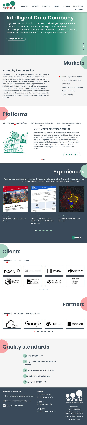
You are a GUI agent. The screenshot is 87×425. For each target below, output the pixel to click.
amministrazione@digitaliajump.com (20, 396)
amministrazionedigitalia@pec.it (18, 401)
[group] (7, 261)
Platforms (46, 6)
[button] (83, 43)
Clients (56, 6)
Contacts (79, 9)
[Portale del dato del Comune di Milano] (15, 204)
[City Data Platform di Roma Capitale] (71, 204)
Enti (20, 260)
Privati (26, 260)
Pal (15, 260)
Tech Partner (19, 313)
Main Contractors (33, 313)
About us (24, 6)
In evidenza (7, 260)
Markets (35, 6)
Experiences (78, 6)
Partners (66, 6)
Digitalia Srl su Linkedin (14, 406)
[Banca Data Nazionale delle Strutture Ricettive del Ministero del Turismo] (43, 205)
